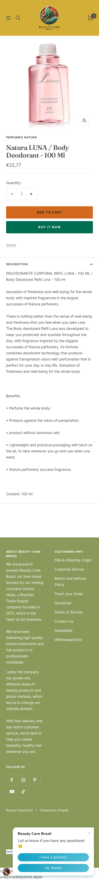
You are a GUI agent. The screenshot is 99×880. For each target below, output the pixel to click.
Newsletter (64, 630)
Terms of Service (68, 612)
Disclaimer (63, 603)
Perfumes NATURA (21, 137)
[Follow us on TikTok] (23, 791)
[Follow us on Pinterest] (34, 780)
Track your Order (69, 594)
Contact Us (64, 621)
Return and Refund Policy (70, 581)
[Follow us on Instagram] (23, 780)
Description (17, 264)
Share (11, 245)
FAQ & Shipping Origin (73, 560)
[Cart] (90, 17)
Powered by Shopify (54, 810)
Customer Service (69, 569)
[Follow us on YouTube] (12, 791)
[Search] (18, 18)
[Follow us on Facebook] (12, 780)
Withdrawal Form (68, 639)
